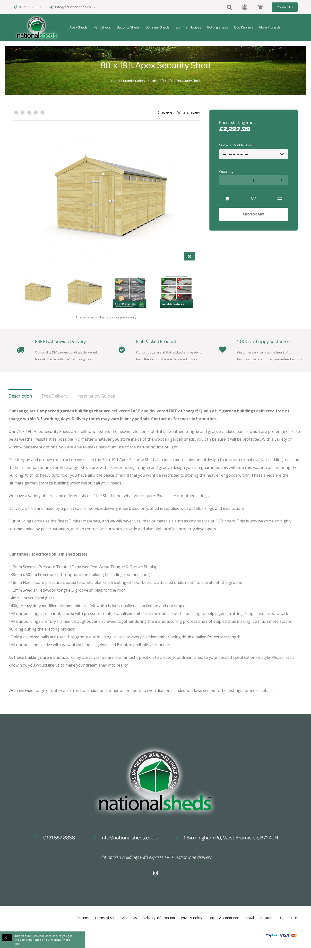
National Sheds (145, 80)
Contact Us (285, 7)
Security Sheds (128, 27)
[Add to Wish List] (253, 199)
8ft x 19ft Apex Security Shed (180, 80)
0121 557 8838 (30, 7)
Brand (127, 80)
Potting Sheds (217, 27)
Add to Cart (253, 214)
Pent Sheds (102, 27)
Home (115, 80)
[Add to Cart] (227, 199)
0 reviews (165, 112)
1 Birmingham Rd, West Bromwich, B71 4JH (230, 837)
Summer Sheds (157, 27)
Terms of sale (105, 917)
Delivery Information (159, 917)
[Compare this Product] (279, 199)
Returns (83, 917)
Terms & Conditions (224, 917)
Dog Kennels (243, 27)
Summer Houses (188, 27)
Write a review (188, 112)
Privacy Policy (191, 917)
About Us (129, 917)
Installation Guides (259, 917)
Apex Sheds (78, 27)
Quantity (226, 171)
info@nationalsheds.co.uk (75, 7)
